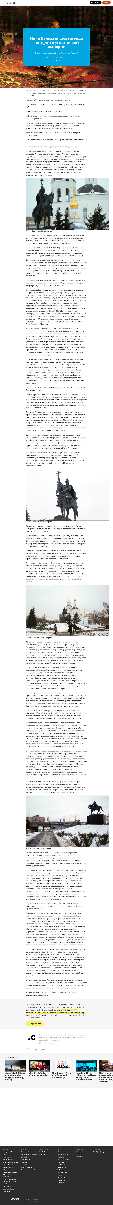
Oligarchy (24, 1162)
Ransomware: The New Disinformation (10, 1173)
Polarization (24, 1165)
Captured (6, 1154)
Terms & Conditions (25, 1199)
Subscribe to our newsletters (81, 1153)
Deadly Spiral (43, 1154)
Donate (106, 3)
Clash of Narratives (8, 1177)
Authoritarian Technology (29, 1154)
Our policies (61, 1180)
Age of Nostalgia (8, 1167)
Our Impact (61, 1162)
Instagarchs (6, 1191)
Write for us (61, 1170)
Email (53, 1043)
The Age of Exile (8, 1152)
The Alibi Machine (45, 1152)
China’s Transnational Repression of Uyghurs (10, 1180)
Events (59, 1175)
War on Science (7, 1159)
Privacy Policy (35, 1199)
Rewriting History (26, 1167)
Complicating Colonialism (11, 1162)
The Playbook (7, 1157)
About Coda (61, 1152)
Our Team (60, 1157)
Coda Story (50, 57)
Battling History (7, 1170)
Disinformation (56, 34)
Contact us (60, 1183)
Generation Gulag (8, 1189)
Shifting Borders (8, 1165)
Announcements (62, 1154)
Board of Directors (63, 1159)
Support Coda (35, 1023)
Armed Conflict (25, 1152)
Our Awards (61, 1165)
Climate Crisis (25, 1157)
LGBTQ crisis (7, 1184)
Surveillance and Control (28, 1170)
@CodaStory (44, 1043)
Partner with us (62, 1172)
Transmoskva (7, 1186)
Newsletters (95, 3)
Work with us (61, 1167)
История (35, 1049)
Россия (43, 1049)
